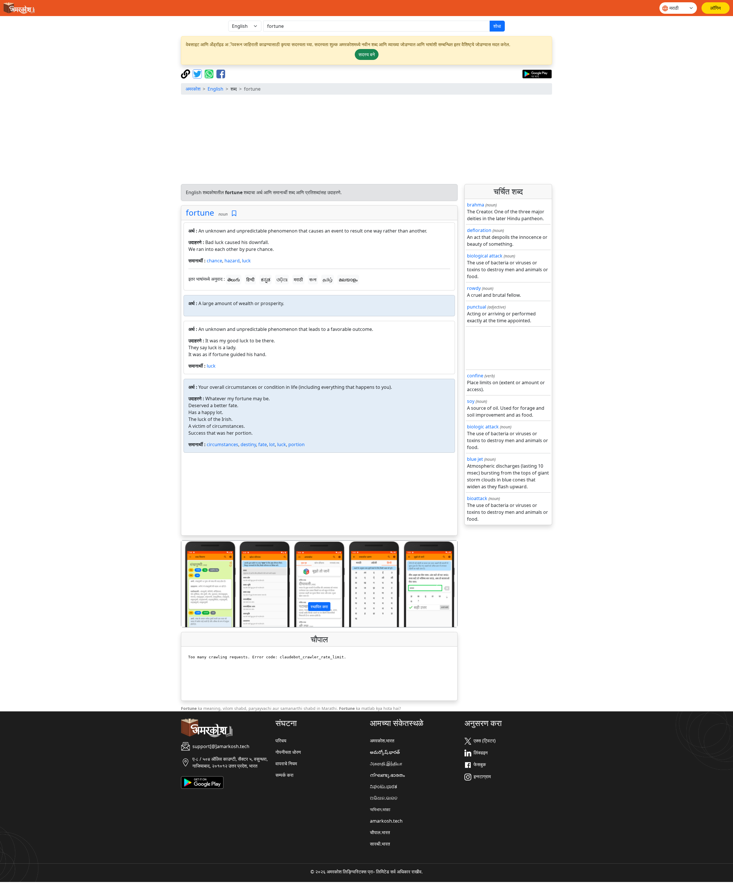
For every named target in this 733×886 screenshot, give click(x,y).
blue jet (475, 459)
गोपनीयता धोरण (288, 752)
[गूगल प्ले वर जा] (537, 73)
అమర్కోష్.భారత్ (385, 752)
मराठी (298, 279)
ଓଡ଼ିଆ (282, 279)
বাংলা (312, 279)
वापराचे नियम (286, 763)
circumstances (222, 444)
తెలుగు (233, 279)
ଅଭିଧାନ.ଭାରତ (383, 798)
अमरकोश (193, 89)
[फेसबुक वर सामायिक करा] (220, 73)
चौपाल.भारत (380, 832)
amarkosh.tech (386, 821)
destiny (248, 444)
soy (470, 401)
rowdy (474, 288)
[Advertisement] (366, 139)
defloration (479, 230)
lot (272, 444)
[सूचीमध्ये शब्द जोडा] (234, 213)
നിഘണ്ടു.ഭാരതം (387, 775)
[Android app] (202, 782)
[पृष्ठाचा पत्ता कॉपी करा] (186, 73)
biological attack (485, 256)
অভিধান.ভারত (380, 809)
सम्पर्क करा (284, 775)
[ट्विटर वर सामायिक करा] (198, 73)
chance (214, 260)
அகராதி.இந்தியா (386, 763)
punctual (476, 307)
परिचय (280, 740)
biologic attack (483, 427)
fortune (200, 212)
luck (246, 260)
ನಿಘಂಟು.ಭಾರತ (383, 786)
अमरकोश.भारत (382, 740)
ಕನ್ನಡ (265, 279)
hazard (232, 260)
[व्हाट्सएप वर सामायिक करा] (209, 73)
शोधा (497, 26)
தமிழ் (327, 279)
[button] (202, 583)
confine (475, 375)
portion (296, 444)
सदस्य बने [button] (366, 54)
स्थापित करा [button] (319, 606)
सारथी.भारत (380, 844)
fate (262, 444)
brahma (475, 205)
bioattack (477, 498)
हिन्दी (250, 279)
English (215, 89)
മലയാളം (348, 279)
